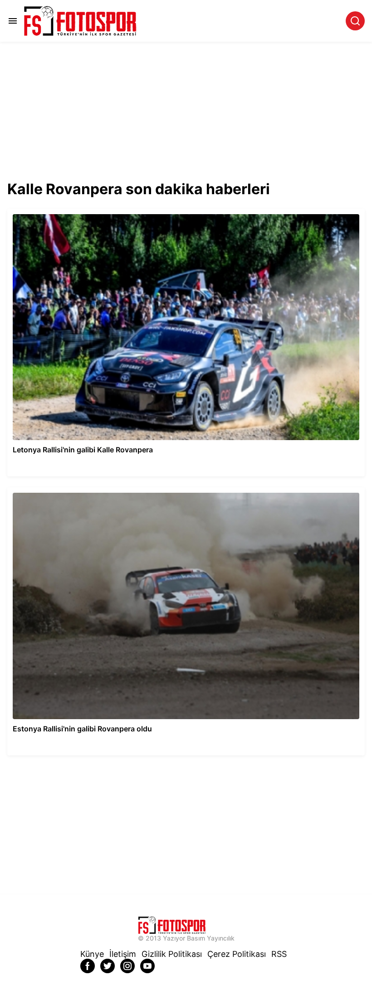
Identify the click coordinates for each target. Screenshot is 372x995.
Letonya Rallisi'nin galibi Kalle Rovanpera (67, 212)
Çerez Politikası (236, 954)
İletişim (122, 954)
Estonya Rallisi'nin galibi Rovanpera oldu (66, 491)
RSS (279, 954)
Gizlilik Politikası (172, 954)
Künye (92, 954)
